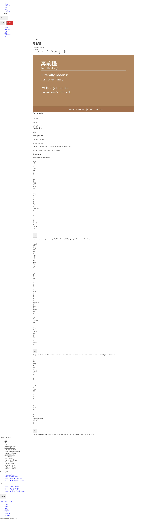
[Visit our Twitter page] (3, 499)
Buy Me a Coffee (6, 501)
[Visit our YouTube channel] (7, 499)
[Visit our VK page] (5, 499)
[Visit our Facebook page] (1, 499)
